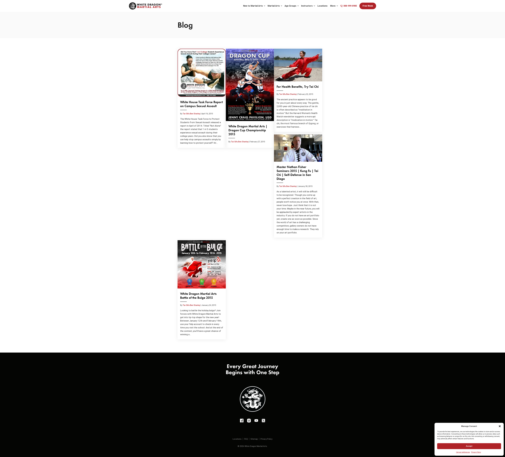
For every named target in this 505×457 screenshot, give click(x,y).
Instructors (307, 6)
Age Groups (290, 6)
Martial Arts (274, 6)
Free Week (368, 6)
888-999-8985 (350, 6)
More (332, 6)
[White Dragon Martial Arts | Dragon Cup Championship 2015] (250, 98)
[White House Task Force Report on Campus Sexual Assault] (202, 98)
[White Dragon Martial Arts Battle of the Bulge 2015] (202, 289)
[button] (499, 426)
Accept (469, 446)
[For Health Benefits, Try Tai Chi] (298, 90)
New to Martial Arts (253, 6)
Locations (322, 6)
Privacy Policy (476, 452)
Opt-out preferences (463, 452)
